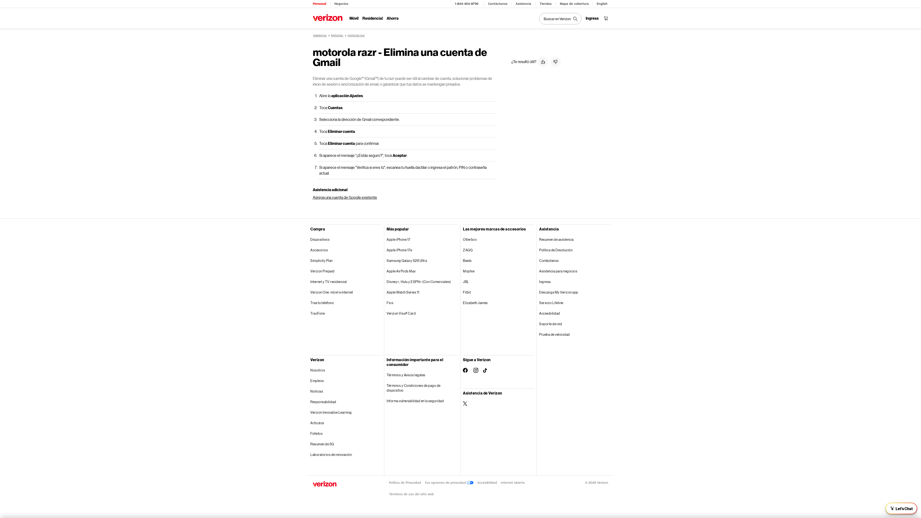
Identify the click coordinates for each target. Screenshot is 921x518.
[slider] (901, 508)
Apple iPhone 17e (399, 250)
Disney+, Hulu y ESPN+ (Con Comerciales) (419, 282)
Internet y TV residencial (328, 282)
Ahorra (393, 18)
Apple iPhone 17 (398, 239)
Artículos (317, 423)
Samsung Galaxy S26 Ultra (407, 261)
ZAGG (467, 250)
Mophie (468, 271)
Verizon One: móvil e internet (331, 292)
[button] (543, 61)
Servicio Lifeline (551, 303)
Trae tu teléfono (322, 303)
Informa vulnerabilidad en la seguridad (415, 401)
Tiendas (546, 4)
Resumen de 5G (322, 444)
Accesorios (319, 250)
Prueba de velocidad (554, 334)
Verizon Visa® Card (401, 313)
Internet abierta (513, 482)
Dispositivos (320, 239)
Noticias (316, 391)
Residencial (372, 18)
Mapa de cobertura (574, 4)
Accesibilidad (549, 313)
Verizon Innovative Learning (331, 412)
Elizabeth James (475, 303)
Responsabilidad (323, 402)
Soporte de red (550, 324)
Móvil (354, 18)
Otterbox (470, 239)
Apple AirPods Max (401, 271)
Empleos (317, 381)
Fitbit (467, 292)
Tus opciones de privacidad (446, 482)
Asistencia (523, 4)
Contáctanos (498, 4)
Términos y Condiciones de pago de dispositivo (414, 387)
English (602, 4)
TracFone (317, 313)
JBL (466, 282)
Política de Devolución (556, 250)
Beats (467, 261)
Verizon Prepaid (322, 271)
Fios (390, 303)
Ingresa (545, 282)
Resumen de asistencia (556, 239)
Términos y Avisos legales (406, 375)
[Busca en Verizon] (560, 18)
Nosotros (317, 370)
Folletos (316, 433)
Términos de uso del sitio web (411, 494)
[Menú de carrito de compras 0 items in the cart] (606, 18)
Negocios (341, 4)
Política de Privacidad (405, 482)
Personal (319, 4)
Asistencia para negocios (558, 271)
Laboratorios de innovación (331, 455)
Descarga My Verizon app (558, 292)
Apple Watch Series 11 (403, 292)
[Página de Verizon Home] (327, 17)
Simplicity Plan (321, 261)
